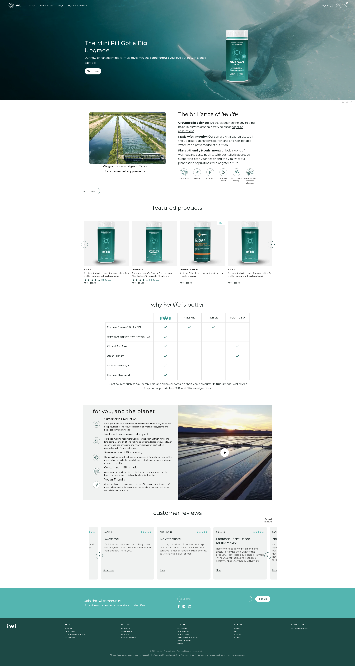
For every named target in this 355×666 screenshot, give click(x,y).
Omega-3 (137, 269)
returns (237, 637)
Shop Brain (108, 570)
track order (125, 634)
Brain (87, 269)
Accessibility (198, 651)
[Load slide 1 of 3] (343, 102)
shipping (237, 634)
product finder (69, 631)
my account (125, 628)
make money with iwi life (188, 637)
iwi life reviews (183, 634)
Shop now (93, 71)
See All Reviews (267, 520)
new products (69, 637)
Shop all (267, 289)
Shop (32, 5)
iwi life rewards (126, 631)
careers (180, 643)
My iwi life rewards (78, 5)
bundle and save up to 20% (74, 634)
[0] (345, 5)
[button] (339, 5)
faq (235, 631)
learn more (89, 191)
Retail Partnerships (128, 637)
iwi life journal (183, 631)
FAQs (60, 5)
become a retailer (184, 640)
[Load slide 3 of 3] (351, 102)
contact (237, 628)
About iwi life (46, 5)
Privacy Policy (170, 651)
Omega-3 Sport (190, 269)
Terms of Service (184, 651)
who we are (182, 628)
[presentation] (84, 244)
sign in (325, 5)
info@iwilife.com (301, 628)
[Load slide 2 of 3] (347, 102)
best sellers (68, 628)
